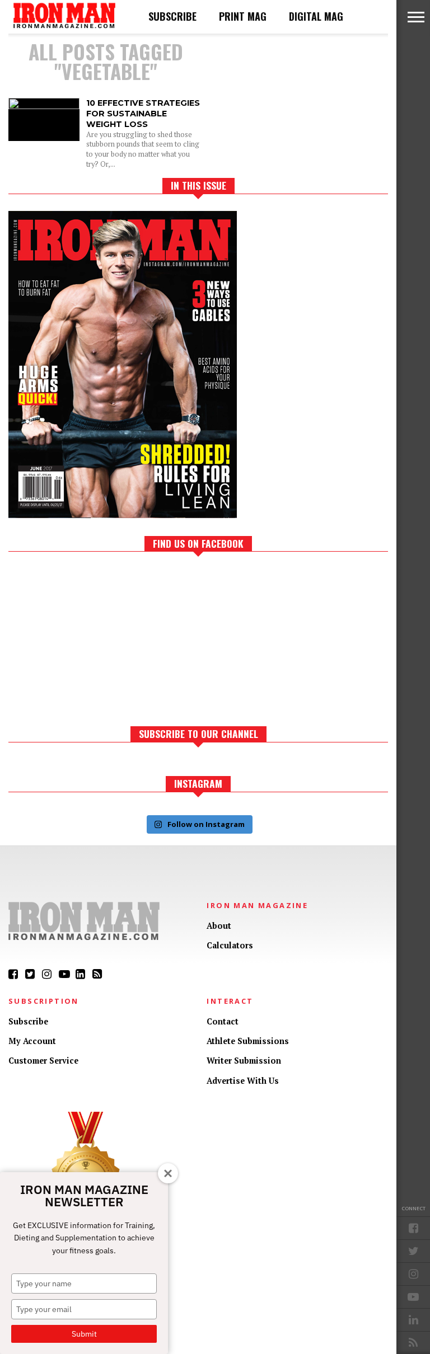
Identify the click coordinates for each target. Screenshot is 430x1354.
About (219, 925)
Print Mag (243, 16)
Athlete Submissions (248, 1041)
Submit (84, 1334)
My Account (32, 1041)
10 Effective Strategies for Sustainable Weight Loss (143, 113)
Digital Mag (316, 16)
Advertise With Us (243, 1080)
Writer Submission (244, 1060)
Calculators (230, 945)
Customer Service (43, 1060)
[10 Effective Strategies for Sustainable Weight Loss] (44, 106)
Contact (223, 1021)
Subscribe (172, 16)
